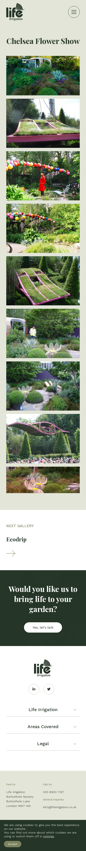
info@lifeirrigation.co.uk (59, 807)
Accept (12, 844)
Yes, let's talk (43, 627)
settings (48, 836)
